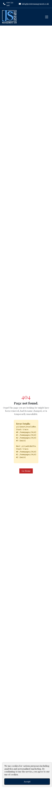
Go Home (26, 470)
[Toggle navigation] (46, 17)
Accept (27, 781)
